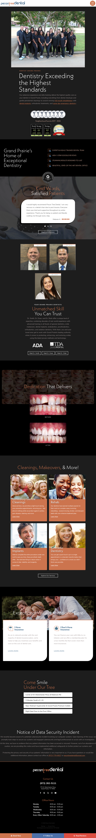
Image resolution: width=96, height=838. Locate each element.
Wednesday (37, 810)
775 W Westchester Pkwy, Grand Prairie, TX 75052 (48, 788)
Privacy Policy (51, 826)
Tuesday (36, 807)
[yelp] (48, 793)
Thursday (36, 812)
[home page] (13, 3)
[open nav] (92, 3)
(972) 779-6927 (54, 755)
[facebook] (40, 793)
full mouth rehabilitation (63, 100)
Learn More (13, 651)
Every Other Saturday (41, 815)
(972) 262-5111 (48, 783)
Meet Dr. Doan (48, 353)
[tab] (45, 226)
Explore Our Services (48, 576)
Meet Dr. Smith (34, 353)
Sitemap (43, 826)
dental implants (25, 103)
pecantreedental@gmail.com (74, 755)
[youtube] (55, 793)
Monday (36, 804)
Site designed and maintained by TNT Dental (48, 828)
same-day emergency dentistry (64, 103)
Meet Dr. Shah (62, 353)
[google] (44, 793)
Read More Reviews (48, 232)
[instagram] (52, 793)
